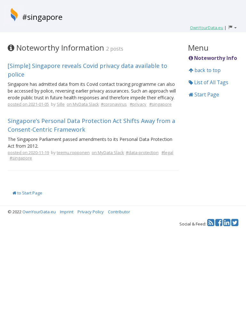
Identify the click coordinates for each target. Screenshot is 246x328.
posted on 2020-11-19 (28, 152)
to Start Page (29, 193)
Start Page (206, 94)
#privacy (138, 104)
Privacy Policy (91, 212)
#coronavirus (114, 104)
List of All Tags (210, 82)
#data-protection (142, 152)
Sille (61, 104)
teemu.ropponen (73, 152)
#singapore (42, 17)
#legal (167, 152)
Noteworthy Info (215, 58)
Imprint (66, 212)
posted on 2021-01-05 (28, 104)
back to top (207, 70)
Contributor (119, 212)
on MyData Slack (83, 104)
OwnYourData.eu (39, 212)
